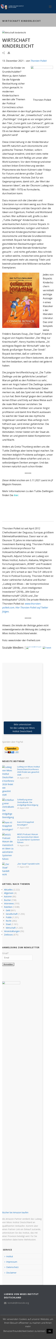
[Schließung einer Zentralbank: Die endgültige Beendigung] (8, 808)
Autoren (8, 896)
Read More (28, 1335)
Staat (8, 924)
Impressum (11, 1261)
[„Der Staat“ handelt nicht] (8, 869)
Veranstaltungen (12, 931)
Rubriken (8, 906)
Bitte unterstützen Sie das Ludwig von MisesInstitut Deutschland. (22, 728)
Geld (8, 910)
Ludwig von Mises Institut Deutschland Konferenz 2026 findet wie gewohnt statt (28, 770)
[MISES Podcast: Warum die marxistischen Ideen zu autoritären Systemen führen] (8, 847)
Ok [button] (49, 1331)
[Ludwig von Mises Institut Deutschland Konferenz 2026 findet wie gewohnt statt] (8, 780)
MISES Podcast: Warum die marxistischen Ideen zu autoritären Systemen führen (28, 838)
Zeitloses (8, 934)
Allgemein (8, 893)
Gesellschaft (12, 913)
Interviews (9, 903)
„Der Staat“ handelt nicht (28, 863)
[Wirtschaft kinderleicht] (28, 32)
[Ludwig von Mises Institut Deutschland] (12, 6)
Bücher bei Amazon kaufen (15, 1212)
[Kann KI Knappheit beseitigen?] (8, 826)
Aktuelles (8, 889)
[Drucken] (10, 52)
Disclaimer (11, 1272)
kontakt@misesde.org (18, 1303)
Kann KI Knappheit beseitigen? (25, 823)
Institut (9, 1256)
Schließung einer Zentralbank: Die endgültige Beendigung (27, 802)
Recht (8, 920)
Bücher (7, 900)
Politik (9, 917)
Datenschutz (12, 1267)
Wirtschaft (11, 927)
